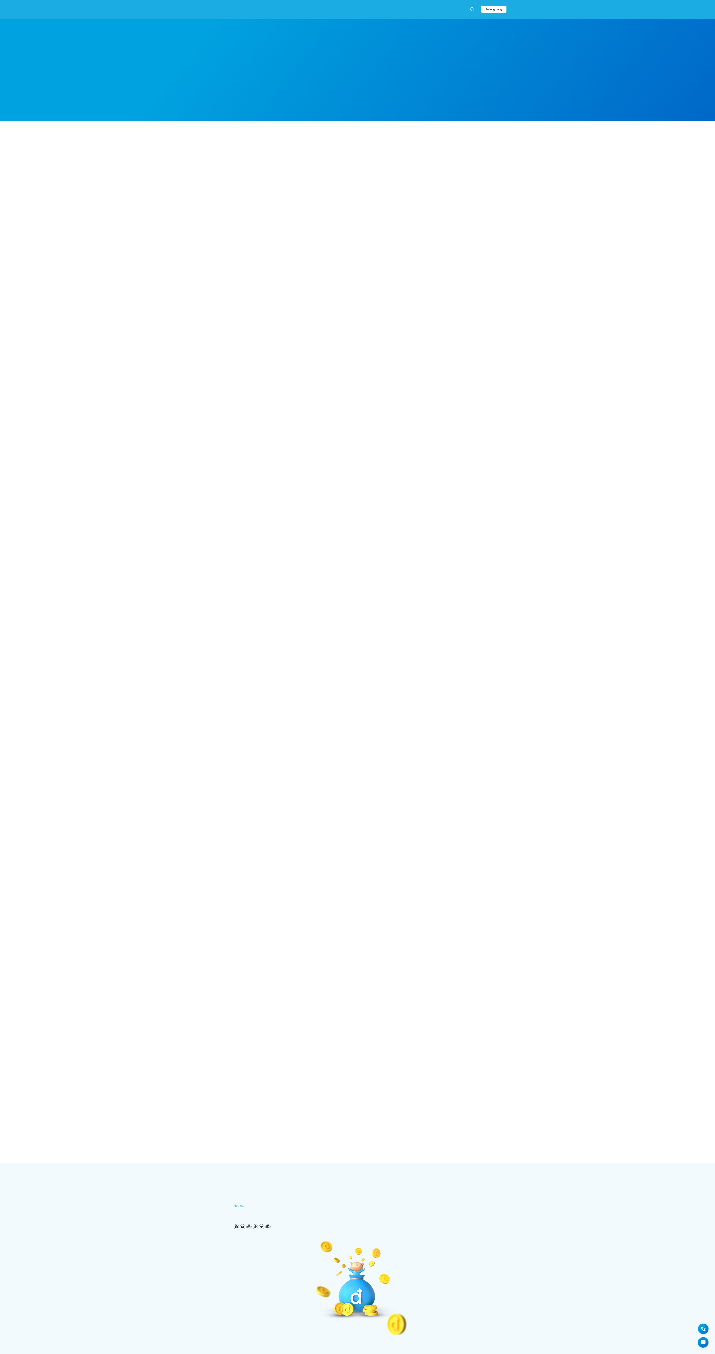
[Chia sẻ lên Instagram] (249, 1226)
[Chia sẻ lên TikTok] (255, 1226)
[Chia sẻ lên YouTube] (242, 1226)
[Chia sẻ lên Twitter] (261, 1226)
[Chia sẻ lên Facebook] (236, 1226)
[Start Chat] (703, 1342)
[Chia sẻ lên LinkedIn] (268, 1226)
